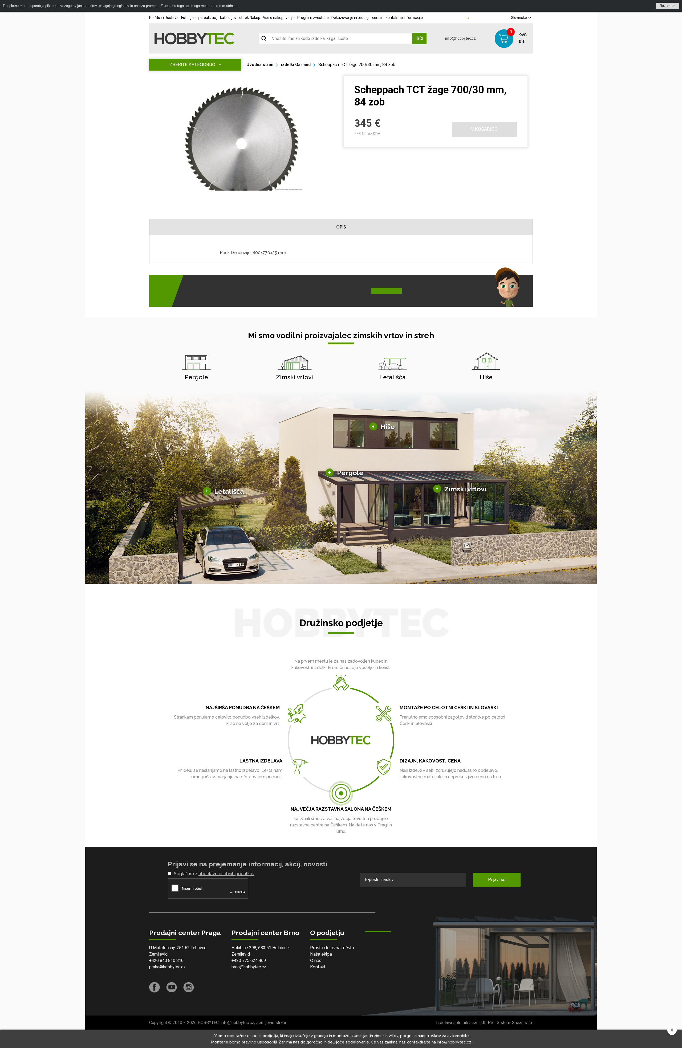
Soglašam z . (214, 873)
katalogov (228, 17)
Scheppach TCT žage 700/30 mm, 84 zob (356, 64)
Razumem (667, 6)
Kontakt (318, 966)
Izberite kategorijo (191, 64)
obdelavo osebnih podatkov (226, 873)
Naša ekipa (321, 954)
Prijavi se (496, 879)
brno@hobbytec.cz (249, 966)
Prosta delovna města (332, 947)
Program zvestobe (313, 17)
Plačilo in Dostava (163, 17)
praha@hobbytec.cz (167, 966)
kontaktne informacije (404, 17)
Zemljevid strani (271, 1022)
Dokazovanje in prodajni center (357, 17)
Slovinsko (519, 17)
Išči (419, 38)
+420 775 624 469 (249, 960)
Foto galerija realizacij (199, 17)
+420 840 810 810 (166, 960)
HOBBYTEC (208, 1022)
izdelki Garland (296, 64)
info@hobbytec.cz (460, 38)
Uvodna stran (259, 64)
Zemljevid (158, 954)
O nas (315, 960)
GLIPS (487, 1022)
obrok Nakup (249, 17)
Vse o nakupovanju (279, 17)
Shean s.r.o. (522, 1022)
